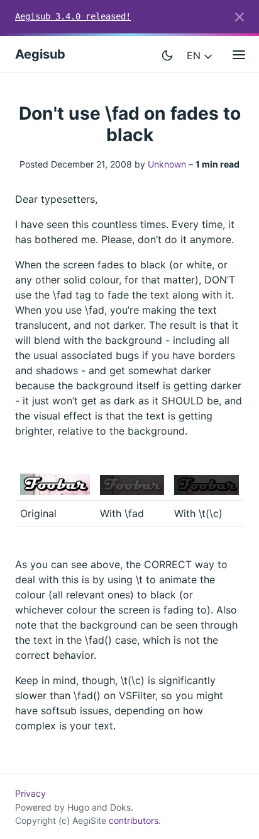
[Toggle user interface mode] (167, 54)
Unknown (167, 164)
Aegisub (40, 54)
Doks (120, 807)
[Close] (239, 17)
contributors (133, 820)
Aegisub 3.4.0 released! (73, 16)
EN (195, 55)
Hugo (78, 807)
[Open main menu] (239, 54)
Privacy (30, 793)
